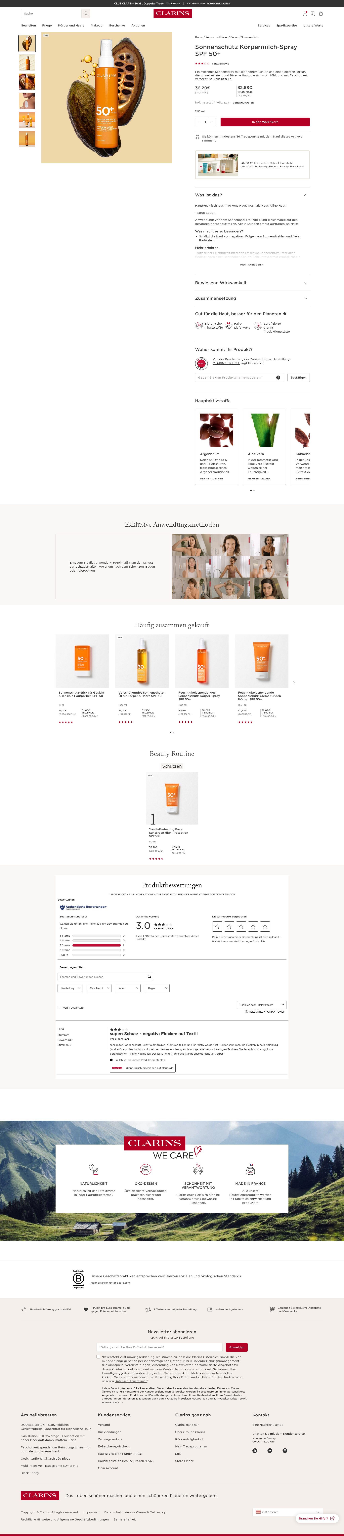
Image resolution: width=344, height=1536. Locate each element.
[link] (244, 92)
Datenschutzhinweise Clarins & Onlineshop (135, 1512)
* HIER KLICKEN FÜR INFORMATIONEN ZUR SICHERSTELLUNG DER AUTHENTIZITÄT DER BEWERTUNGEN (172, 894)
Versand (104, 1424)
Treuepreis (244, 92)
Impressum (92, 1512)
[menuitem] (305, 13)
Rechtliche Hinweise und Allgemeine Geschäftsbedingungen (65, 1519)
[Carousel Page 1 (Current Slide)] (251, 490)
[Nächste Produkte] (303, 446)
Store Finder (184, 1461)
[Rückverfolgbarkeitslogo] (201, 363)
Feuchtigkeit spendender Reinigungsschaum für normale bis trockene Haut (56, 1449)
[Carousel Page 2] (254, 490)
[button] (27, 43)
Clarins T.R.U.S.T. (226, 363)
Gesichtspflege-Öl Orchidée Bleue (45, 1458)
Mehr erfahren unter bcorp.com (110, 1282)
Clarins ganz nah (187, 1424)
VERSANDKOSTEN (243, 102)
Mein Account (108, 1468)
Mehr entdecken (211, 478)
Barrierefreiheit (124, 1519)
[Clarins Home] (172, 13)
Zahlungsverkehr (110, 1439)
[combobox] (287, 1512)
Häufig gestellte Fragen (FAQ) (120, 1453)
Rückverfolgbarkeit (189, 1439)
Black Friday (30, 1473)
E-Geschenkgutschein (113, 1446)
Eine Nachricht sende (267, 1424)
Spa (178, 1453)
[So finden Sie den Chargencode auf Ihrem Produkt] (278, 377)
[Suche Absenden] (86, 13)
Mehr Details (222, 79)
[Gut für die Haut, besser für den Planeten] (284, 313)
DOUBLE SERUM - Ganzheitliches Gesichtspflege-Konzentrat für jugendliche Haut (56, 1426)
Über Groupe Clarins (190, 1432)
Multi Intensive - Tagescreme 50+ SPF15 (49, 1465)
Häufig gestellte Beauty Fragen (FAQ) (125, 1461)
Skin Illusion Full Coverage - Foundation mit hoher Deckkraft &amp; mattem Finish (53, 1438)
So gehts (292, 224)
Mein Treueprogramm (191, 1446)
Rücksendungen (109, 1432)
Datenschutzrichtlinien (131, 1381)
